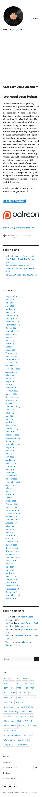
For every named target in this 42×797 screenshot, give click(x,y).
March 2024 (10, 388)
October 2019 (11, 554)
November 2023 (12, 400)
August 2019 (10, 560)
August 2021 (10, 485)
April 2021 (9, 498)
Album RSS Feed (10, 778)
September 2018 (12, 595)
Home (6, 756)
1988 (6, 693)
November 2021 (12, 476)
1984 (13, 688)
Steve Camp (9, 740)
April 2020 (10, 535)
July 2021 (9, 488)
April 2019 (9, 573)
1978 (6, 683)
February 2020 (11, 542)
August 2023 (11, 410)
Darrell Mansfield (25, 707)
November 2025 (12, 325)
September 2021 (12, 482)
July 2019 (9, 564)
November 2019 (12, 551)
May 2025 (9, 344)
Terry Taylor (9, 745)
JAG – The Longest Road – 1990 (19, 256)
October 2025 (11, 328)
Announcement (9, 238)
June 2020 (9, 529)
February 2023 (11, 428)
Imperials (8, 716)
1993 (6, 697)
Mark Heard (9, 721)
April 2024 (10, 384)
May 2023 (9, 419)
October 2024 (11, 366)
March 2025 (10, 350)
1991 (26, 693)
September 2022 (12, 444)
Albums (6, 762)
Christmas (20, 702)
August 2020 (11, 523)
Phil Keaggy (32, 726)
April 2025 (10, 347)
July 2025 (9, 337)
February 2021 (11, 504)
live (31, 716)
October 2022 (11, 441)
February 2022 (11, 466)
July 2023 (9, 413)
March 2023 (10, 425)
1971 (6, 679)
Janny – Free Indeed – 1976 (17, 265)
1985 (19, 688)
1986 (26, 688)
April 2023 (10, 422)
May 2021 (9, 494)
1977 (31, 679)
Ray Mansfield (11, 235)
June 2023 (9, 416)
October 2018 (11, 592)
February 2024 (11, 391)
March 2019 (10, 576)
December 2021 (12, 472)
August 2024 (11, 372)
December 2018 (12, 586)
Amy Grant (9, 702)
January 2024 (11, 394)
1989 (13, 693)
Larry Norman (21, 716)
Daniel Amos (9, 707)
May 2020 (9, 532)
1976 (25, 679)
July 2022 (9, 450)
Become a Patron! (14, 200)
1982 (32, 683)
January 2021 (11, 507)
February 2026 (11, 315)
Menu (35, 19)
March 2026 (10, 312)
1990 (19, 693)
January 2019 (11, 582)
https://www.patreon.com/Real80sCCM (19, 228)
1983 (6, 688)
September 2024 (12, 369)
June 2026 (10, 303)
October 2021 (11, 479)
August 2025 (11, 334)
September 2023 (12, 406)
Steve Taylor (23, 740)
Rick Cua (28, 735)
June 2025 (9, 340)
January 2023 (11, 432)
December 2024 (12, 359)
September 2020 (12, 520)
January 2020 (11, 545)
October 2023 (11, 403)
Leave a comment (23, 238)
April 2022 (10, 460)
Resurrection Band (12, 735)
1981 (25, 683)
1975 (18, 679)
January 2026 (11, 318)
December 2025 (12, 322)
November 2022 (12, 438)
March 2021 (10, 501)
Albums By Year (10, 767)
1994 (13, 697)
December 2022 (12, 435)
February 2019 (11, 579)
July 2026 (9, 300)
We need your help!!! (20, 97)
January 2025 (11, 356)
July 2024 (9, 375)
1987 (32, 688)
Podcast (7, 773)
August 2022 (11, 447)
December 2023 (12, 397)
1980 (19, 683)
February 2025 (11, 353)
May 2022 (9, 457)
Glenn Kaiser (26, 712)
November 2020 (12, 513)
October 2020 (11, 516)
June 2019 (9, 567)
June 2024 (9, 378)
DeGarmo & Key (11, 712)
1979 (13, 683)
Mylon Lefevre (10, 726)
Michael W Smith (24, 721)
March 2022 (10, 463)
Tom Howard (22, 745)
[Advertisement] (21, 60)
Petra (21, 726)
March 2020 (10, 538)
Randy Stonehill (11, 730)
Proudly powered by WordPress (26, 793)
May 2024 (9, 381)
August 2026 (11, 296)
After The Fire (30, 697)
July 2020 (9, 526)
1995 (19, 697)
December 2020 (12, 510)
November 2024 (12, 362)
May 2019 (9, 570)
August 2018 (10, 598)
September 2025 (12, 331)
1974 (12, 679)
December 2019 (12, 548)
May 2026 (9, 306)
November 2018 (12, 589)
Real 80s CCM (12, 29)
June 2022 (9, 454)
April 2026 (10, 309)
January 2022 (11, 469)
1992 (32, 693)
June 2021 (9, 491)
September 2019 (12, 557)
